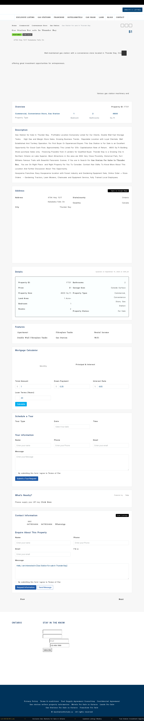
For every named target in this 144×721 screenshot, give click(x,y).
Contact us (17, 668)
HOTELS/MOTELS (74, 17)
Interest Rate (99, 381)
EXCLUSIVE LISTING (25, 17)
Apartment (22, 332)
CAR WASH (91, 17)
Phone (57, 440)
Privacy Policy (31, 701)
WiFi (96, 338)
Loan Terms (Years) (24, 392)
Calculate (21, 404)
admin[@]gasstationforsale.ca (26, 663)
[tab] (124, 53)
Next (121, 599)
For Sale (27, 34)
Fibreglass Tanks (64, 332)
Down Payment (61, 381)
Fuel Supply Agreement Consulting (78, 701)
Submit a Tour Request (26, 478)
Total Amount (21, 381)
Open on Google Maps (119, 191)
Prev (22, 599)
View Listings (122, 515)
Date (56, 421)
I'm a (76, 549)
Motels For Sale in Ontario (85, 704)
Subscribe (47, 650)
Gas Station (61, 338)
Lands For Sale (107, 704)
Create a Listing (132, 10)
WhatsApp (60, 524)
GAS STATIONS (44, 17)
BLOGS (110, 17)
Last (64, 636)
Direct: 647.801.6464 (24, 651)
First (64, 632)
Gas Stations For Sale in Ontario (62, 708)
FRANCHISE (59, 17)
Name (18, 440)
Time (95, 421)
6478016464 (32, 524)
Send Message (45, 587)
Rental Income (101, 332)
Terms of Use (54, 473)
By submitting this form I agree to (39, 473)
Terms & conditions (49, 701)
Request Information (26, 587)
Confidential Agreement (108, 701)
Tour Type (20, 421)
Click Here (46, 502)
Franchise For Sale (89, 708)
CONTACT (120, 17)
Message (19, 451)
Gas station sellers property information (49, 704)
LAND (101, 17)
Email (95, 440)
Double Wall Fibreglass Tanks (32, 338)
